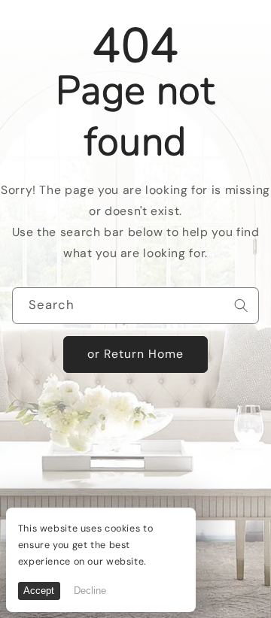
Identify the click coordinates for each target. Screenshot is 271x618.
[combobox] (136, 305)
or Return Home (135, 354)
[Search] (241, 305)
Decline (90, 591)
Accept (38, 591)
